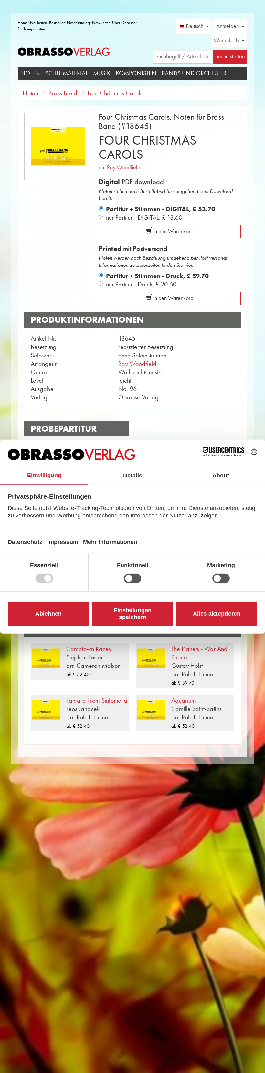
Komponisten (136, 73)
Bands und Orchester (194, 73)
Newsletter (101, 22)
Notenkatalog (78, 22)
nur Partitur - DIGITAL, (144, 217)
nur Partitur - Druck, (141, 284)
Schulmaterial (66, 73)
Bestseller (57, 22)
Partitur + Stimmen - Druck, (157, 276)
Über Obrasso (124, 22)
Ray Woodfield (123, 167)
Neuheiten (38, 22)
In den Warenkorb (172, 231)
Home (23, 22)
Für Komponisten (31, 28)
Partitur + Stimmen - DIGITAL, (160, 209)
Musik (102, 73)
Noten (30, 73)
